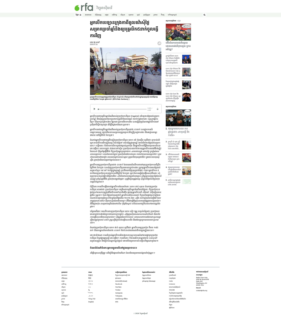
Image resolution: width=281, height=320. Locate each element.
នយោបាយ (88, 15)
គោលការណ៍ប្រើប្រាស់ (174, 287)
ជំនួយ (170, 305)
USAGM (172, 290)
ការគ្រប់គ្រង (172, 278)
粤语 (89, 278)
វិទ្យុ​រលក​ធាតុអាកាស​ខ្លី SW (122, 275)
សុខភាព (131, 15)
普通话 (90, 275)
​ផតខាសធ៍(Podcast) (121, 281)
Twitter (118, 290)
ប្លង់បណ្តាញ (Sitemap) (148, 281)
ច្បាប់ (138, 15)
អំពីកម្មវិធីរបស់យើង (174, 302)
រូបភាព (155, 15)
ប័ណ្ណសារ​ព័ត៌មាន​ (146, 275)
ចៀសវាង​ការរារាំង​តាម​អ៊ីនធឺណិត (177, 299)
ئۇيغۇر (90, 296)
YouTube (118, 287)
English (91, 302)
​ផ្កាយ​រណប (118, 278)
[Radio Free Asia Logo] (93, 6)
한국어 (90, 284)
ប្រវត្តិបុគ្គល (146, 15)
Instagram (118, 293)
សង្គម (106, 15)
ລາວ (89, 287)
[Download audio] (157, 109)
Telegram (118, 296)
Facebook (118, 284)
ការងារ (171, 281)
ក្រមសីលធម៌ (172, 275)
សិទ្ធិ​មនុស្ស (98, 15)
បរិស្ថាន (123, 15)
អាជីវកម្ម (114, 15)
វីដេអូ (162, 15)
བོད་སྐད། (90, 293)
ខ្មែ (89, 290)
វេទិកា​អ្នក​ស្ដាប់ (172, 15)
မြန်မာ (90, 281)
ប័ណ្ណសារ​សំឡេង (146, 278)
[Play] (95, 109)
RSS (116, 302)
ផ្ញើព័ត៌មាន (171, 308)
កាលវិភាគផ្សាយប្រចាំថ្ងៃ (175, 296)
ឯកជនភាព (172, 284)
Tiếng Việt (91, 299)
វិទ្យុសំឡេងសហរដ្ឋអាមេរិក (176, 293)
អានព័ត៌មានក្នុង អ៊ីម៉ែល (121, 299)
